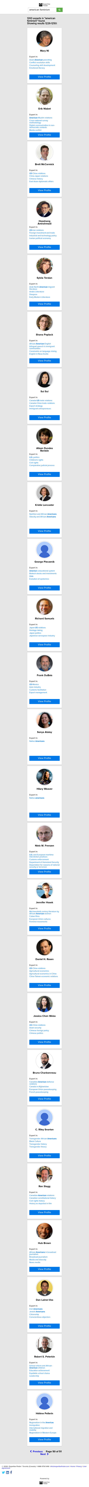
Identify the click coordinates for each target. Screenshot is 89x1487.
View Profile (44, 77)
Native (36, 741)
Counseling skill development (42, 65)
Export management (38, 693)
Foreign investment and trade (42, 233)
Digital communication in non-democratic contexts (42, 126)
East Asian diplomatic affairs (41, 182)
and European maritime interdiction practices (41, 856)
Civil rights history (37, 1201)
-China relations (37, 173)
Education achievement (39, 1371)
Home (72, 1466)
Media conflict (35, 130)
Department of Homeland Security (44, 862)
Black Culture (35, 1141)
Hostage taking (36, 630)
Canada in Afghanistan (39, 1087)
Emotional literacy (37, 68)
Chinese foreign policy (39, 1031)
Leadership (34, 1376)
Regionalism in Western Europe (42, 1433)
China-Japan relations (38, 176)
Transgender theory (37, 1147)
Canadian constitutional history (42, 1198)
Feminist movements (38, 922)
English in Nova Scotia (38, 354)
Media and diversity (37, 1260)
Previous (38, 1451)
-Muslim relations (40, 118)
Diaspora (33, 294)
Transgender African (43, 1139)
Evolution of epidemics (39, 579)
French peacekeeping (38, 1092)
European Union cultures (40, 919)
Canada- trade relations (40, 401)
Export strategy (36, 406)
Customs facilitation (37, 690)
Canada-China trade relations (42, 403)
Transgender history (38, 1144)
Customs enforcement (39, 860)
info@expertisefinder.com (59, 1466)
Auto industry (35, 687)
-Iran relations (36, 230)
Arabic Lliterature (36, 292)
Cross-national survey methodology (38, 122)
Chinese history (36, 179)
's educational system (42, 571)
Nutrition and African (43, 514)
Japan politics (35, 633)
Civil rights (33, 463)
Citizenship (34, 1314)
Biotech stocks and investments (43, 574)
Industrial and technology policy (43, 236)
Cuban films (34, 916)
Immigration (34, 1425)
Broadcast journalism (38, 1257)
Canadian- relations (41, 1195)
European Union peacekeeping (42, 1089)
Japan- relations (37, 628)
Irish (36, 1309)
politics (34, 457)
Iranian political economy (40, 238)
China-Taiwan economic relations (43, 976)
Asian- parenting (40, 60)
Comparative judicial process (41, 465)
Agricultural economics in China (42, 974)
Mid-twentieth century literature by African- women (44, 913)
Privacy (79, 1466)
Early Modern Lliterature (39, 297)
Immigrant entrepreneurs (40, 409)
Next (43, 1454)
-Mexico (34, 684)
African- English (40, 344)
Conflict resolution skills (39, 63)
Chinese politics (36, 1033)
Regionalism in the (41, 1423)
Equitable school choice (39, 1373)
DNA (31, 576)
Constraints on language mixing (43, 351)
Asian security (35, 1028)
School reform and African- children (40, 1367)
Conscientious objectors (39, 1317)
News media (34, 1262)
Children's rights (36, 460)
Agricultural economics (39, 971)
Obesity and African (42, 517)
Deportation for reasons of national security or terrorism (44, 866)
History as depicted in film (40, 1204)
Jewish (37, 1312)
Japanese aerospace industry (42, 636)
